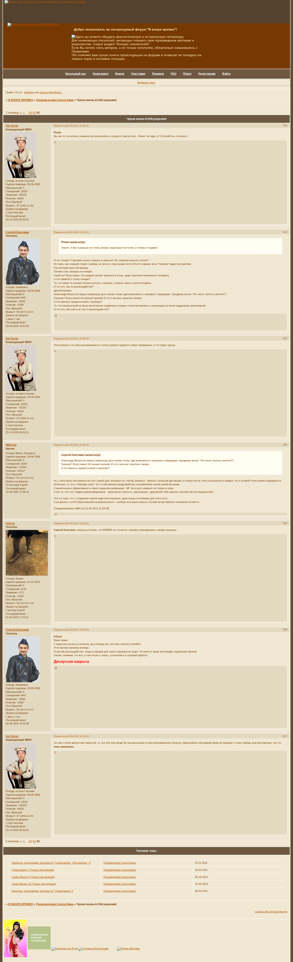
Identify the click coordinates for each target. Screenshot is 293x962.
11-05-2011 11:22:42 (78, 125)
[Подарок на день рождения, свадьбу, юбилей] (93, 948)
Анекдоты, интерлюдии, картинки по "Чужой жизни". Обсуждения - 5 (51, 862)
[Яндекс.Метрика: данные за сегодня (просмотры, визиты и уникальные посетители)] (128, 949)
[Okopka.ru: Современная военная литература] (39, 948)
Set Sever (12, 125)
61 (34, 112)
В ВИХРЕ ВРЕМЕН (20, 100)
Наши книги (100, 73)
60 (30, 112)
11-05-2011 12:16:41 (78, 523)
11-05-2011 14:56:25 (78, 629)
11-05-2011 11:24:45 (78, 232)
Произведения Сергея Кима (55, 100)
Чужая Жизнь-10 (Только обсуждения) (34, 884)
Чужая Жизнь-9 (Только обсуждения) (33, 877)
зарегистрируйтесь (50, 92)
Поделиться (60, 125)
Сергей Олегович (17, 232)
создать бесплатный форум (271, 911)
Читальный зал (75, 73)
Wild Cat (11, 445)
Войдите (29, 92)
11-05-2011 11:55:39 (78, 445)
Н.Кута (10, 523)
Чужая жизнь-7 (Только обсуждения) (33, 870)
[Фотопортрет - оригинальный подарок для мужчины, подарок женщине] (45, 1)
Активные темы (146, 82)
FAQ (173, 73)
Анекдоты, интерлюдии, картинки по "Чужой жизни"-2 (42, 891)
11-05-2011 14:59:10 (78, 736)
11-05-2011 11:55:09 (78, 338)
